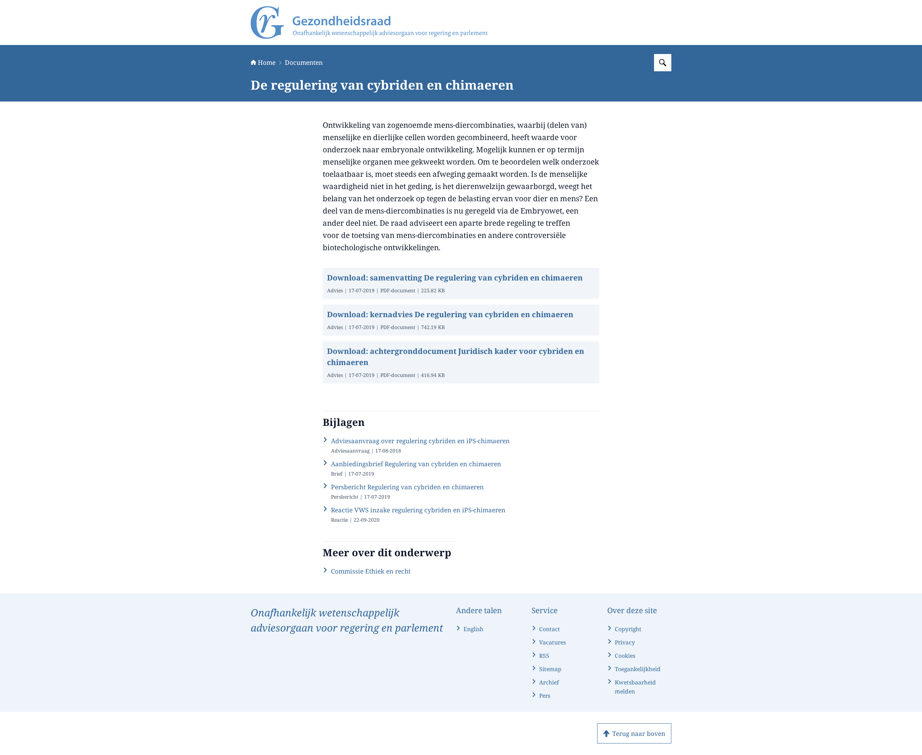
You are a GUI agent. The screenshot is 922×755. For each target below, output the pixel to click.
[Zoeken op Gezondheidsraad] (662, 62)
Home (267, 62)
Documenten (304, 62)
